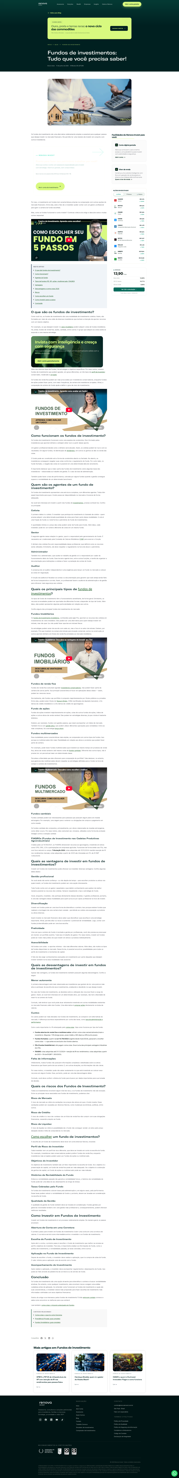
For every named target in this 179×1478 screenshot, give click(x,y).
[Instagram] (40, 1420)
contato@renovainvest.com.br (123, 1405)
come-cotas (70, 1027)
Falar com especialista (121, 1412)
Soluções (70, 4)
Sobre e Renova (107, 4)
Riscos (37, 292)
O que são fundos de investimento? (47, 270)
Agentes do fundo (41, 278)
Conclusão (39, 303)
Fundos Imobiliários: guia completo (47, 1322)
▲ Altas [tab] (118, 194)
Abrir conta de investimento (48, 187)
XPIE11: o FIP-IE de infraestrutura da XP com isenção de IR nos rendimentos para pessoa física (51, 1379)
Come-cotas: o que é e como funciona (48, 1315)
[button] (41, 1338)
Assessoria (60, 4)
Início (50, 44)
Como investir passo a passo (45, 300)
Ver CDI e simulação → (129, 289)
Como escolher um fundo (44, 296)
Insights (96, 4)
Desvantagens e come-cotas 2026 (47, 289)
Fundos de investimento (71, 44)
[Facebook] (46, 1420)
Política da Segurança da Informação (125, 1427)
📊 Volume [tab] (139, 194)
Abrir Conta (79, 1409)
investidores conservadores (71, 688)
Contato (78, 1421)
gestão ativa (50, 726)
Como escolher (41, 1137)
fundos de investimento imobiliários (46, 618)
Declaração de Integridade (122, 1436)
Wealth (79, 4)
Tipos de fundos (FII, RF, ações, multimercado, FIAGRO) (55, 281)
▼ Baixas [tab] (129, 194)
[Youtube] (57, 1420)
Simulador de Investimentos (85, 1427)
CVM (81, 539)
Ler (37, 1387)
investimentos (78, 503)
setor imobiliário (67, 327)
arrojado (54, 375)
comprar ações (79, 1005)
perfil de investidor (98, 372)
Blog (56, 44)
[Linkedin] (51, 1420)
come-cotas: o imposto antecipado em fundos (57, 1305)
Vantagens (39, 285)
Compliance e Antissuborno (122, 1430)
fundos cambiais (75, 750)
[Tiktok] (62, 1420)
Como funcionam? (41, 274)
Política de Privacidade (121, 1421)
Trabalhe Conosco (82, 1424)
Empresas (87, 4)
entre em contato (89, 1297)
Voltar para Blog (55, 13)
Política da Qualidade (120, 1424)
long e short (59, 728)
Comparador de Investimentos (85, 1430)
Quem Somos (80, 1415)
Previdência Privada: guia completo (47, 1319)
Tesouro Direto (62, 701)
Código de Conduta (120, 1433)
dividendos (71, 451)
